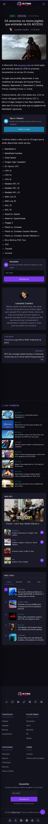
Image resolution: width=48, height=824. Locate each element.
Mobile (29, 738)
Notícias (5, 730)
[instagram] (12, 702)
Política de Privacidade (35, 758)
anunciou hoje (24, 65)
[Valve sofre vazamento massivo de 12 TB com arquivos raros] (12, 616)
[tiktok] (24, 702)
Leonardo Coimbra (21, 30)
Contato (29, 754)
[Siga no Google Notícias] (32, 820)
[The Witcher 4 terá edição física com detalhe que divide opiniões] (12, 627)
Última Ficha (15, 812)
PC (27, 734)
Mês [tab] (29, 582)
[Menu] (4, 4)
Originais (5, 725)
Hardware (6, 754)
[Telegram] (26, 820)
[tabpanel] (24, 614)
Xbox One (22, 16)
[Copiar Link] (38, 820)
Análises (5, 721)
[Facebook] (21, 820)
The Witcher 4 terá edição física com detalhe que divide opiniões (30, 628)
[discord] (41, 702)
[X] (15, 820)
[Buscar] (43, 4)
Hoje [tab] (9, 582)
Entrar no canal (24, 129)
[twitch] (35, 702)
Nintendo (29, 730)
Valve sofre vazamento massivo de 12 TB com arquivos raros (30, 618)
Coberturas (6, 762)
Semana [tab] (19, 582)
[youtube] (18, 702)
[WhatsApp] (10, 820)
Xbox (12, 16)
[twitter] (6, 702)
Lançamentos (7, 734)
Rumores (5, 767)
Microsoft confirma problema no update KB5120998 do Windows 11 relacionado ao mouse (31, 594)
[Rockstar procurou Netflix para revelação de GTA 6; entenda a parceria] (12, 604)
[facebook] (29, 702)
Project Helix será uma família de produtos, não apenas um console (31, 639)
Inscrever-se (24, 279)
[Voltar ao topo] (42, 812)
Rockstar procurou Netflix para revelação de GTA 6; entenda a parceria (29, 606)
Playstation (30, 721)
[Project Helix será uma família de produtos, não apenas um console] (12, 637)
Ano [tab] (39, 582)
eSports (5, 758)
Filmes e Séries (8, 771)
